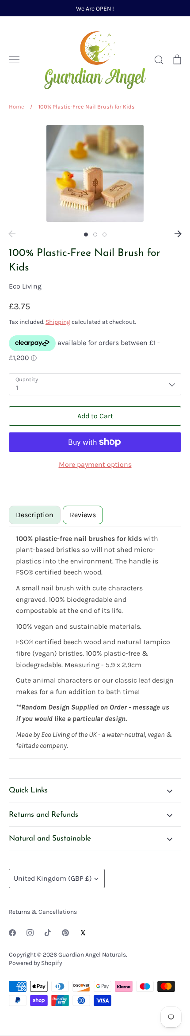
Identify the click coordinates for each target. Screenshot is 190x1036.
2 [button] (95, 234)
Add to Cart (95, 416)
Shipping (58, 321)
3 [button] (104, 234)
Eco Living (25, 286)
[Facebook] (12, 933)
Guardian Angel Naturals (92, 954)
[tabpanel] (95, 642)
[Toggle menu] (14, 59)
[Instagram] (30, 933)
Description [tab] (34, 514)
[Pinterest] (65, 933)
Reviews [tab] (83, 514)
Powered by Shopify (35, 962)
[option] (95, 173)
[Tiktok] (48, 933)
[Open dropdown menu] (169, 791)
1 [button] (86, 234)
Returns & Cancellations (43, 911)
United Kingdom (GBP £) (53, 878)
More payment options (95, 464)
